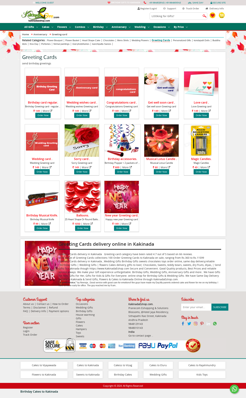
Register (28, 327)
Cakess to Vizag (123, 365)
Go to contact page (139, 335)
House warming (85, 314)
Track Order (191, 8)
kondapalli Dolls (202, 40)
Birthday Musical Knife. (42, 215)
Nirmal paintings (61, 44)
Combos (80, 27)
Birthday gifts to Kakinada (125, 2)
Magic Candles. (201, 159)
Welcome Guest (44, 2)
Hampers (81, 329)
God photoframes (80, 44)
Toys (78, 332)
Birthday (98, 27)
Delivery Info (216, 8)
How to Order (60, 304)
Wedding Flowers (140, 40)
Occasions (159, 27)
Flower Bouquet (54, 40)
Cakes (45, 27)
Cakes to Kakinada (88, 365)
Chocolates (108, 40)
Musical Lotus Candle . (161, 159)
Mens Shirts (123, 40)
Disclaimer (39, 307)
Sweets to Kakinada (88, 374)
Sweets (80, 336)
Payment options (59, 311)
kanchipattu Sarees (101, 44)
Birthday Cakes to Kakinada (39, 392)
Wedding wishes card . (82, 102)
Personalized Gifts (182, 40)
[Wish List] (55, 71)
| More (42, 111)
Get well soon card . (161, 102)
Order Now (43, 115)
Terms (26, 307)
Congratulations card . (122, 102)
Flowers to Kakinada (44, 374)
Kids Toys (202, 374)
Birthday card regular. (43, 102)
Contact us (43, 304)
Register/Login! (148, 8)
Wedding (140, 27)
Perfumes (46, 44)
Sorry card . (82, 159)
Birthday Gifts (84, 311)
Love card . (201, 102)
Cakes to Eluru (158, 365)
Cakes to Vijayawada (44, 365)
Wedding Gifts (84, 307)
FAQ (25, 311)
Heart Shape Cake (91, 40)
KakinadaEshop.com (165, 279)
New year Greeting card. (121, 215)
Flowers (62, 27)
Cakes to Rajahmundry (202, 365)
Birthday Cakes (123, 374)
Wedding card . (42, 159)
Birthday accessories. (122, 159)
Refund (53, 307)
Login (26, 331)
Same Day (198, 2)
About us (28, 304)
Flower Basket (72, 40)
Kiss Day (34, 44)
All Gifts (29, 27)
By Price (179, 27)
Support (171, 8)
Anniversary (119, 27)
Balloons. (82, 215)
